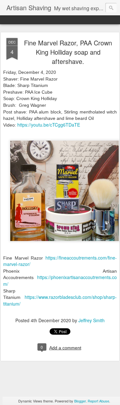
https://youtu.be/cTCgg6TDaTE (48, 124)
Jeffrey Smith (91, 320)
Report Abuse (98, 400)
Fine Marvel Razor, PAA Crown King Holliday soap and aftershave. (68, 52)
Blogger (80, 400)
